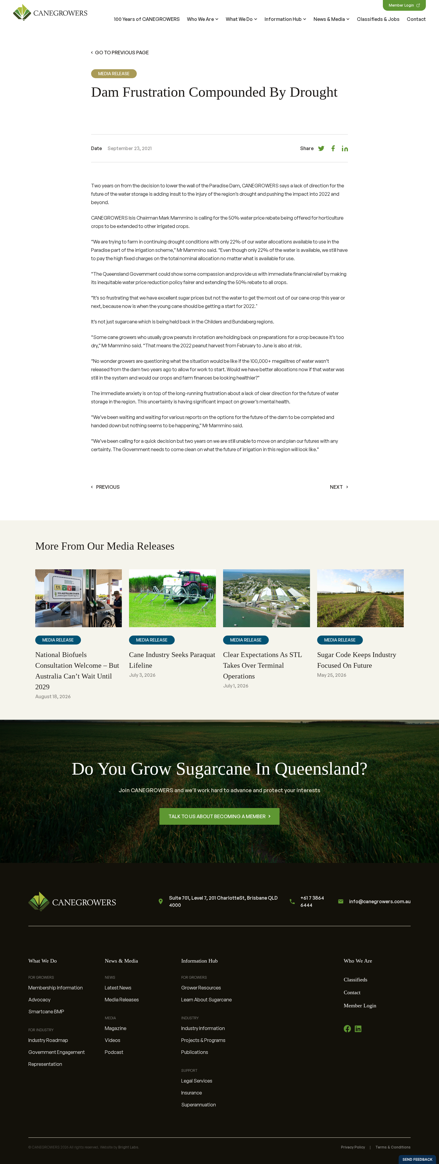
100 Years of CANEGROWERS (147, 19)
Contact (416, 19)
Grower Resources (201, 988)
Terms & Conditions (393, 1147)
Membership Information (55, 988)
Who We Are (200, 19)
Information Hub (283, 19)
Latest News (118, 988)
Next (336, 487)
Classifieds (355, 980)
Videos (112, 1040)
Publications (194, 1052)
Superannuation (198, 1105)
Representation (45, 1064)
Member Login (401, 5)
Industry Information (203, 1028)
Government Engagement (56, 1052)
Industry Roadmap (48, 1040)
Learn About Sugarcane (206, 1000)
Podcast (114, 1052)
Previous (108, 487)
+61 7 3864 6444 (312, 901)
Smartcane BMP (46, 1012)
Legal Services (196, 1081)
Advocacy (39, 1000)
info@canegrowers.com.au (380, 901)
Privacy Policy (353, 1147)
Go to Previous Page (122, 52)
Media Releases (122, 1000)
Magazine (115, 1028)
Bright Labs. (128, 1147)
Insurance (191, 1093)
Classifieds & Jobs (378, 19)
